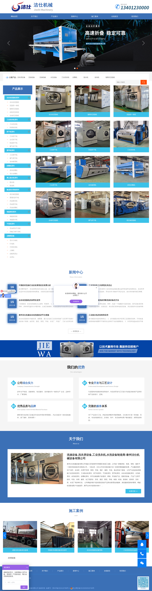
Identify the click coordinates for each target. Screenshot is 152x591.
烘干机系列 (10, 132)
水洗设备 (54, 77)
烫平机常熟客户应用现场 (132, 550)
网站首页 (14, 16)
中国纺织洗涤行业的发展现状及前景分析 (35, 285)
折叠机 (75, 77)
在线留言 (114, 16)
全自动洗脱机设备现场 (57, 550)
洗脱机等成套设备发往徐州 (20, 550)
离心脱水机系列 (12, 178)
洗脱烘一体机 (131, 114)
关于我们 (34, 16)
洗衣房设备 (21, 77)
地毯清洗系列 (11, 212)
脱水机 (86, 77)
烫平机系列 (10, 150)
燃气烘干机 (92, 220)
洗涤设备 (31, 77)
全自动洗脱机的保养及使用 (29, 300)
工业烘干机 (53, 150)
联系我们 (135, 16)
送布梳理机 (92, 185)
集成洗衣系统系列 (13, 190)
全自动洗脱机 (53, 114)
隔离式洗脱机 (110, 77)
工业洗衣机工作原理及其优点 (100, 285)
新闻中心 (74, 16)
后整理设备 (10, 236)
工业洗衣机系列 (12, 119)
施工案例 (94, 16)
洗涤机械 (43, 77)
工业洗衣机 (65, 77)
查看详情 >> (133, 491)
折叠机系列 (10, 166)
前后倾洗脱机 (131, 220)
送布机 (97, 77)
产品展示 (54, 16)
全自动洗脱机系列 (13, 97)
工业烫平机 (53, 185)
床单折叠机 (131, 185)
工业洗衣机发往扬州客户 (94, 550)
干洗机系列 (10, 224)
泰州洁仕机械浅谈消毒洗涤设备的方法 (104, 300)
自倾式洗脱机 (53, 220)
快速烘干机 (92, 150)
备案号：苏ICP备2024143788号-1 (58, 588)
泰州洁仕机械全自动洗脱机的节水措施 (34, 315)
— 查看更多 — (76, 331)
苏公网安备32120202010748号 (83, 588)
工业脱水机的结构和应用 (98, 315)
